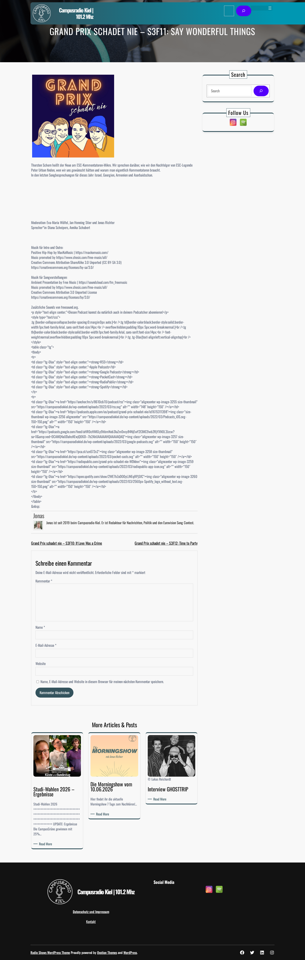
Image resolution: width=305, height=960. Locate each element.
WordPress (130, 952)
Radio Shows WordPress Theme (50, 952)
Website (40, 663)
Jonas (38, 515)
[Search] (261, 91)
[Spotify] (243, 122)
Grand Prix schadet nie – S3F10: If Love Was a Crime (66, 543)
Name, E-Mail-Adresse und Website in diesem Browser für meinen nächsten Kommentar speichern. (102, 681)
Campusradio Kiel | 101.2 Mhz (76, 13)
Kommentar (43, 581)
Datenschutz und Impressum (91, 911)
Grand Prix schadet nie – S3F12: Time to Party (166, 543)
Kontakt (91, 921)
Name (40, 627)
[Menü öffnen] (269, 8)
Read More (46, 843)
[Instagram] (233, 122)
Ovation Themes (107, 952)
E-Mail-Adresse (45, 645)
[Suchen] (243, 11)
